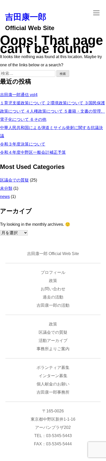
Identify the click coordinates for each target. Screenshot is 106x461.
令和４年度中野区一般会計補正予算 (33, 152)
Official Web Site (29, 27)
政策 (53, 280)
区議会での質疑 (14, 180)
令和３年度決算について (22, 144)
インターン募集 (53, 376)
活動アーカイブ (53, 340)
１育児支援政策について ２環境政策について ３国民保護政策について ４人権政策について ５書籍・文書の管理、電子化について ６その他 (52, 111)
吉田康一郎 (25, 17)
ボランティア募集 (53, 367)
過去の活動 (53, 297)
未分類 (6, 188)
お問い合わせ (53, 289)
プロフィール (53, 272)
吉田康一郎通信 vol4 (19, 95)
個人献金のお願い (53, 384)
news (5, 196)
